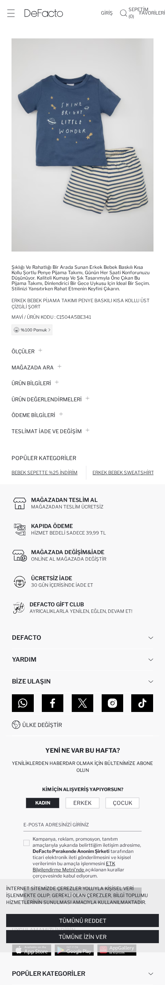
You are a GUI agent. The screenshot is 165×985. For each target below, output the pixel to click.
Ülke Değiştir (42, 725)
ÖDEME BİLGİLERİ (33, 415)
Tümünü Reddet (82, 920)
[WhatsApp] (23, 703)
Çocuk (122, 803)
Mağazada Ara (33, 367)
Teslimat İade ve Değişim (47, 431)
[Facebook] (53, 703)
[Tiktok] (142, 703)
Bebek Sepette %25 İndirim (45, 472)
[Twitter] (83, 703)
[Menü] (10, 13)
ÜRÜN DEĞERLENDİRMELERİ (47, 399)
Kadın (42, 803)
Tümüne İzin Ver (83, 937)
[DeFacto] (44, 13)
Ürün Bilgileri (31, 383)
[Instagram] (113, 703)
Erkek (82, 803)
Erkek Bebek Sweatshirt (123, 472)
